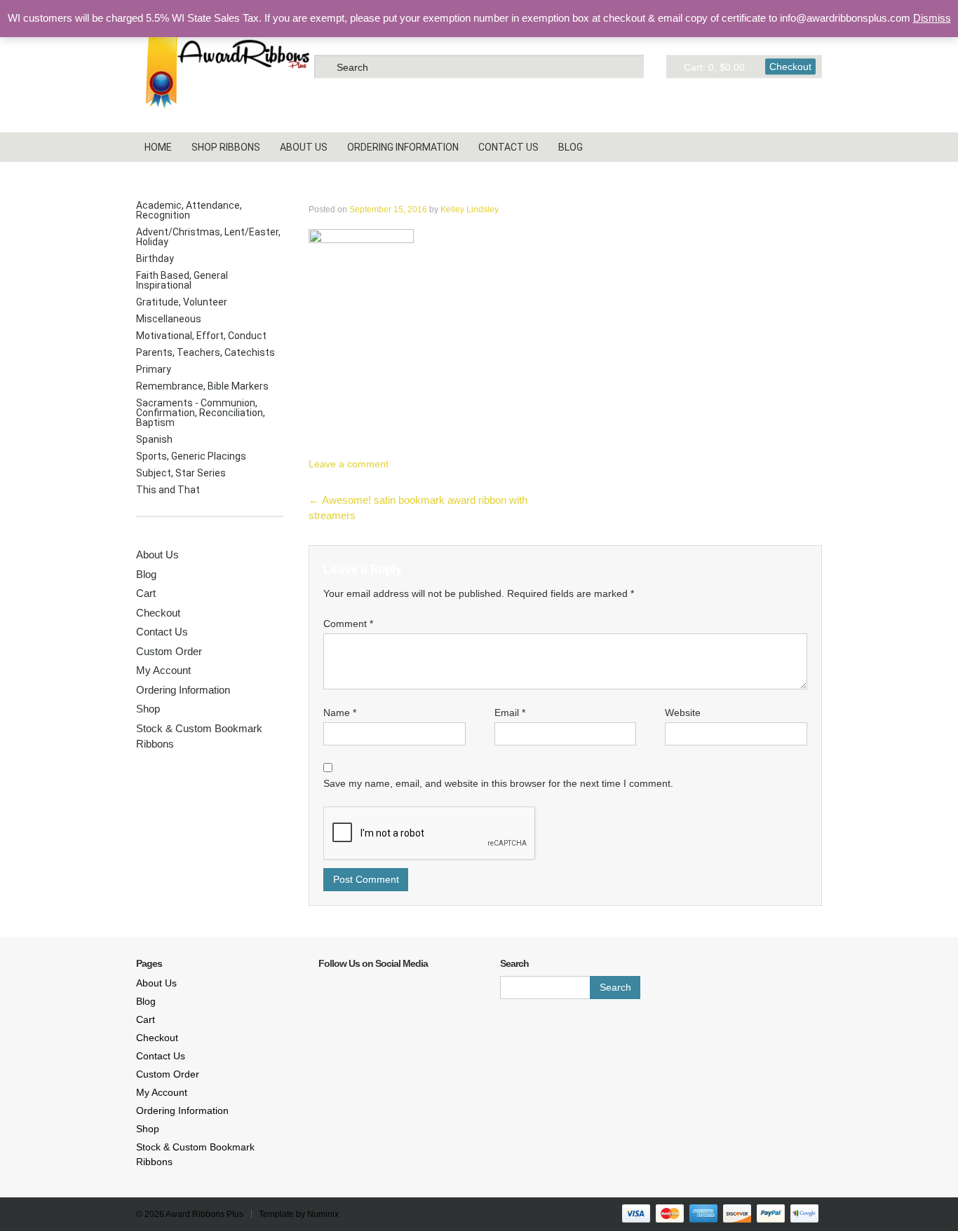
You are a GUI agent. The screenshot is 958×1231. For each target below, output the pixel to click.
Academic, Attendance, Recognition (189, 210)
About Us (304, 147)
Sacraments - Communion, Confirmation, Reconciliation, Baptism (200, 412)
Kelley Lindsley (469, 209)
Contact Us (508, 147)
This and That (168, 489)
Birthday (155, 258)
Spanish (154, 439)
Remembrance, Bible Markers (202, 386)
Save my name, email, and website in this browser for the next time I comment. (498, 783)
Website (683, 712)
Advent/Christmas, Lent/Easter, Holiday (208, 236)
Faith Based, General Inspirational (182, 280)
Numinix (323, 1214)
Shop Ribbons (225, 147)
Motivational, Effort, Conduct (201, 335)
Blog (570, 147)
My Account (163, 670)
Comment (348, 623)
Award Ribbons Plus (204, 1214)
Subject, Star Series (181, 473)
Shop (148, 709)
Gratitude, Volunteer (181, 302)
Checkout (790, 65)
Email (509, 712)
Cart (146, 593)
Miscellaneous (168, 318)
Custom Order (169, 651)
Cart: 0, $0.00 (714, 66)
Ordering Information (403, 147)
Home (158, 147)
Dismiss (932, 18)
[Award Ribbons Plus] (223, 66)
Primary (153, 369)
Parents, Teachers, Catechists (205, 352)
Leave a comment (349, 463)
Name (339, 712)
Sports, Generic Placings (191, 456)
